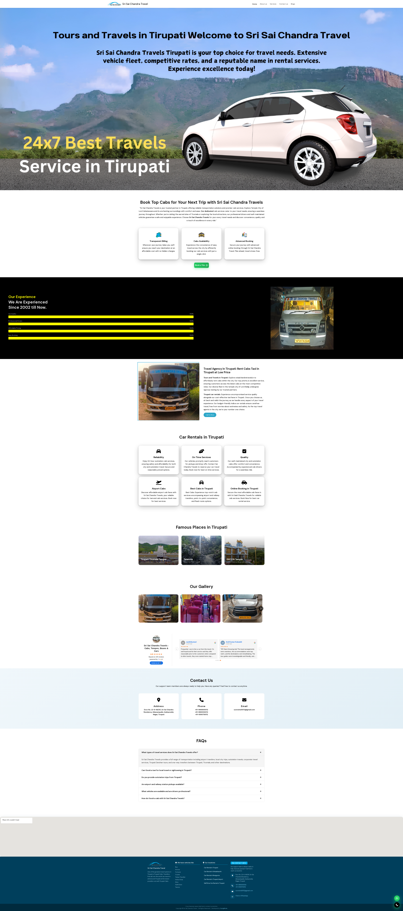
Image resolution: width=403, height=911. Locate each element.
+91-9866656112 (201, 710)
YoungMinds (223, 908)
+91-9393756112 (201, 714)
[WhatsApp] (397, 898)
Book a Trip (200, 265)
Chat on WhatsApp (242, 896)
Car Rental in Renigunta (212, 875)
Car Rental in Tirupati (211, 868)
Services (273, 4)
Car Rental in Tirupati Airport (213, 879)
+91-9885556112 (201, 712)
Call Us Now (210, 415)
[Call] (397, 905)
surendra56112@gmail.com (244, 710)
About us (263, 4)
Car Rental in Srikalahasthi (212, 871)
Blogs (293, 4)
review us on (155, 663)
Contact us (283, 4)
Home (254, 4)
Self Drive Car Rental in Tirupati (214, 883)
